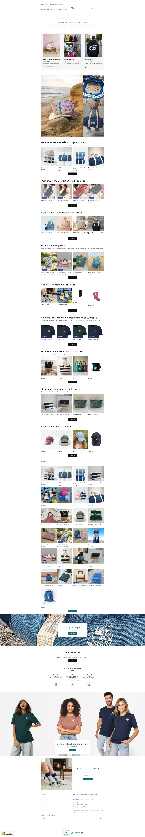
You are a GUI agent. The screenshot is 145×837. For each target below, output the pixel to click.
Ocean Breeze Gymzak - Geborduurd (79, 504)
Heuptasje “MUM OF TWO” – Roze (78, 200)
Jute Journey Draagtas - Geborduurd (47, 376)
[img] (72, 670)
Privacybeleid (43, 802)
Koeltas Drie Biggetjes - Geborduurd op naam (80, 232)
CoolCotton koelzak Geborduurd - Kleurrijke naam (95, 233)
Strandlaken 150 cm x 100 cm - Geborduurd (95, 585)
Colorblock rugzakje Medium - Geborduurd (64, 272)
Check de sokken (88, 779)
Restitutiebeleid (44, 805)
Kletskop (45, 825)
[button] (46, 4)
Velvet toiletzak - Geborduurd (77, 414)
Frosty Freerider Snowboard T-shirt (47, 339)
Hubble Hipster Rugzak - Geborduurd (94, 272)
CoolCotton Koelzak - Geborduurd (47, 232)
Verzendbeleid (44, 807)
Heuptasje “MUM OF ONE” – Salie (93, 200)
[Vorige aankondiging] (60, 1)
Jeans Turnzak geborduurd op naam (47, 585)
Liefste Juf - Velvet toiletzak (93, 414)
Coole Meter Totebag (76, 376)
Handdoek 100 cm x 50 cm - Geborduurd (95, 524)
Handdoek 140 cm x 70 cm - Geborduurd (63, 504)
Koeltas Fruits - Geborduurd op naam (63, 232)
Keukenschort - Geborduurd (45, 524)
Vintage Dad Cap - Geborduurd (62, 450)
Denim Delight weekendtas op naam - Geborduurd (63, 168)
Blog (42, 810)
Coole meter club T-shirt (45, 544)
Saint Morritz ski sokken (45, 304)
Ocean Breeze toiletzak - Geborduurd (47, 414)
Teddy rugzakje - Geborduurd (77, 272)
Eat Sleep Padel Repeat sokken (62, 304)
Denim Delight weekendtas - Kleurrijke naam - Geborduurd (80, 168)
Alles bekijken (72, 173)
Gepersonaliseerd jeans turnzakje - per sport (48, 605)
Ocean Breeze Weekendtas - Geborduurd (48, 167)
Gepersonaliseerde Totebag (92, 376)
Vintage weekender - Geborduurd (78, 565)
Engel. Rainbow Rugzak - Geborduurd (47, 272)
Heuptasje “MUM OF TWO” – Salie (46, 200)
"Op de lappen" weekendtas (93, 167)
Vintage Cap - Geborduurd (45, 450)
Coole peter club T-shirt (61, 585)
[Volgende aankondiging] (84, 1)
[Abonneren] (60, 818)
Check (65, 67)
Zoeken (42, 797)
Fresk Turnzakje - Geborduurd (77, 544)
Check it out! (72, 633)
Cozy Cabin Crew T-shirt (61, 339)
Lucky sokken (90, 544)
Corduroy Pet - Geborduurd (92, 450)
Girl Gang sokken (91, 305)
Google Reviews (72, 660)
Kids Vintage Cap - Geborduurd (78, 450)
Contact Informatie (44, 799)
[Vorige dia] (70, 647)
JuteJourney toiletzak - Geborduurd (63, 414)
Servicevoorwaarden (45, 809)
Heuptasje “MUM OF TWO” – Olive (62, 200)
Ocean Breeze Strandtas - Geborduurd (63, 376)
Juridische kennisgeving (45, 801)
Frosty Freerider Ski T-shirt (77, 339)
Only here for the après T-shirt (93, 339)
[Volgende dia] (75, 647)
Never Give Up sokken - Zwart (77, 300)
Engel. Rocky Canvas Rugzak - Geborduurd (80, 585)
